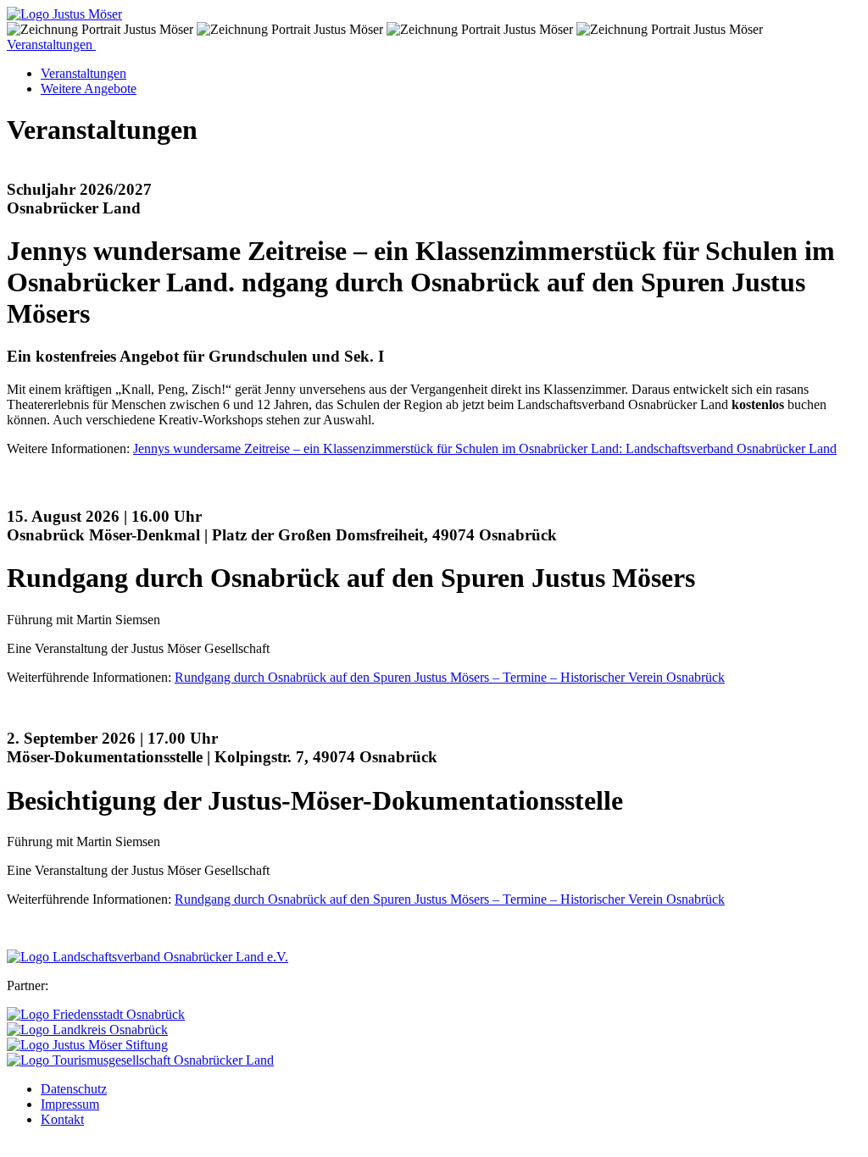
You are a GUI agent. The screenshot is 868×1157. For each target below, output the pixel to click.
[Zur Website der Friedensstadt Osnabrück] (96, 1014)
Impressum (70, 1104)
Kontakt (62, 1119)
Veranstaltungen (51, 44)
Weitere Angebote (88, 88)
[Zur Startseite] (64, 14)
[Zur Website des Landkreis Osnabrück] (87, 1029)
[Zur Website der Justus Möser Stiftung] (87, 1045)
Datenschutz (74, 1089)
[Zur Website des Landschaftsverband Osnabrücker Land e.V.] (147, 956)
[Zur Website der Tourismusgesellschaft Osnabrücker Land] (140, 1060)
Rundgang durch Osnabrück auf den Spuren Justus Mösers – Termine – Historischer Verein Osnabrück (450, 677)
